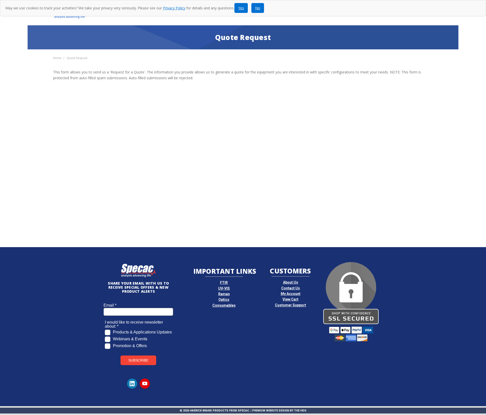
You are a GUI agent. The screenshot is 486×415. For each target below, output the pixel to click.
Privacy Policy (174, 8)
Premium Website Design (270, 410)
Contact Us (290, 288)
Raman (224, 294)
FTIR (224, 283)
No (257, 8)
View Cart (290, 299)
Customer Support (290, 305)
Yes (241, 8)
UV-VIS (224, 288)
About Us (290, 282)
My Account (290, 294)
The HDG (300, 410)
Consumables (224, 305)
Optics (223, 300)
